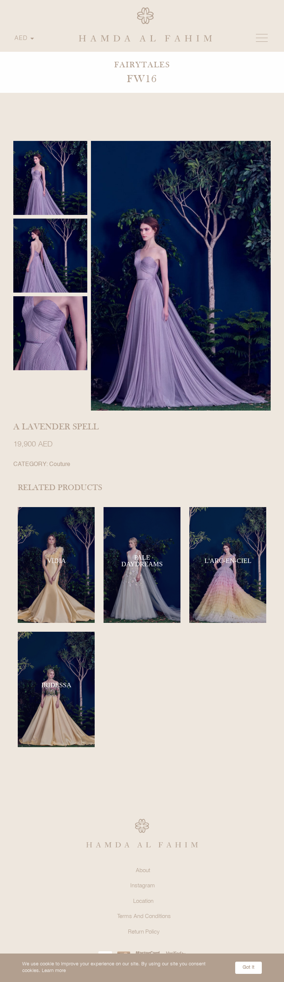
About (143, 870)
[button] (262, 38)
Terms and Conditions (144, 916)
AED (21, 38)
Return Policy (144, 932)
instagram (142, 885)
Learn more (54, 970)
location (143, 901)
